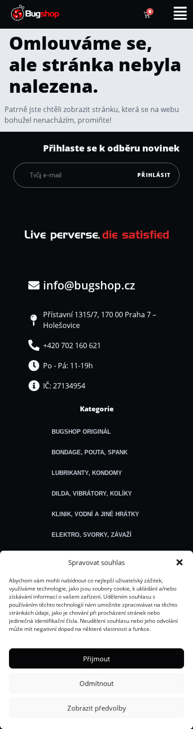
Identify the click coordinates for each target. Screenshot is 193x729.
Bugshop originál (81, 431)
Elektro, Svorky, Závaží (92, 534)
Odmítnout (96, 683)
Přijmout (96, 658)
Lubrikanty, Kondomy (87, 473)
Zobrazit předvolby (96, 707)
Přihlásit (154, 175)
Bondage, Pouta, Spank (89, 452)
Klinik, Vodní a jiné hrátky (95, 514)
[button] (179, 562)
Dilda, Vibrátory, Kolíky (92, 493)
